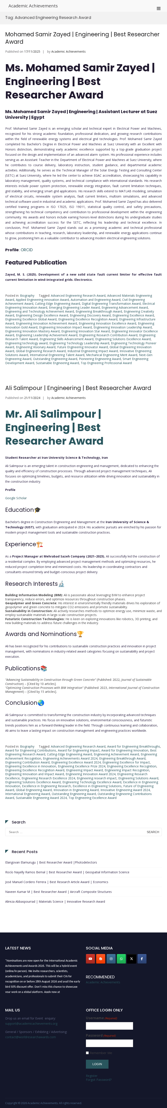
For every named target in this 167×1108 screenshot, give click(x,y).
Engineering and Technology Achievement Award (39, 311)
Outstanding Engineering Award (55, 359)
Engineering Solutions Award (138, 778)
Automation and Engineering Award (95, 300)
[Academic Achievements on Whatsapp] (121, 959)
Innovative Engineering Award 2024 (125, 790)
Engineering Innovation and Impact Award (34, 774)
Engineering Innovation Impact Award (65, 327)
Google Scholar (16, 498)
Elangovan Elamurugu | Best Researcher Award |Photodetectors (51, 862)
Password (101, 1035)
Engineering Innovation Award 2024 (90, 774)
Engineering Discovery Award (90, 315)
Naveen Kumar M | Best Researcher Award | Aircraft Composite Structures (58, 892)
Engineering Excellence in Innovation (30, 766)
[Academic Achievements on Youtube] (90, 959)
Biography (27, 295)
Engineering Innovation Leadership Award (123, 327)
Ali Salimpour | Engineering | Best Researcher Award (78, 388)
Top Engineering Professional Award (106, 363)
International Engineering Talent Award (57, 355)
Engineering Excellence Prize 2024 (81, 766)
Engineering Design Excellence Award (42, 315)
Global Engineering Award (34, 790)
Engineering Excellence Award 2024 (76, 762)
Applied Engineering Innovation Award (42, 300)
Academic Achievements (33, 6)
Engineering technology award (26, 343)
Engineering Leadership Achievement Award (46, 335)
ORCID (27, 250)
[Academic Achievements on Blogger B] (100, 959)
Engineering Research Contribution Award (108, 335)
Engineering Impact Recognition (127, 770)
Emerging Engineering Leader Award (74, 307)
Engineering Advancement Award (125, 307)
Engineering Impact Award (84, 770)
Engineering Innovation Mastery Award (32, 331)
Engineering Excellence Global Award (31, 319)
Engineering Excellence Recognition (131, 766)
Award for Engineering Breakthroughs (133, 746)
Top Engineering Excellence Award (92, 798)
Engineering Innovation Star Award (85, 331)
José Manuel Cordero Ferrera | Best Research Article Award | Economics (56, 882)
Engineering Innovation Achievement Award (46, 323)
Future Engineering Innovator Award (82, 347)
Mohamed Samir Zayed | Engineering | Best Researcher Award (82, 38)
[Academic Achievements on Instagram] (111, 959)
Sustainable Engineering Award (57, 363)
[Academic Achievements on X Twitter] (131, 959)
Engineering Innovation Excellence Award (107, 323)
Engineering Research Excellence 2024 (48, 778)
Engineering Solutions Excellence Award (123, 339)
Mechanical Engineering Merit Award (111, 355)
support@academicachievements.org (31, 1023)
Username (101, 1018)
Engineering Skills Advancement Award (67, 339)
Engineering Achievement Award (116, 754)
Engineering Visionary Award (35, 347)
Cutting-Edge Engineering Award (57, 303)
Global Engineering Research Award (41, 351)
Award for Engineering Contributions (30, 750)
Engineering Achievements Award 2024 (70, 758)
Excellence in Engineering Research (46, 786)
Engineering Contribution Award (27, 762)
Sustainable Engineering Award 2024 (41, 798)
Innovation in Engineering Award (76, 790)
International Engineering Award (27, 794)
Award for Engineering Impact (79, 750)
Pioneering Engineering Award (100, 359)
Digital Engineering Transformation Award (111, 303)
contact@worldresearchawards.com (30, 1037)
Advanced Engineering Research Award (78, 295)
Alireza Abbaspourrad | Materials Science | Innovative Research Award (55, 901)
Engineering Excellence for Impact (126, 762)
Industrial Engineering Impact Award (92, 351)
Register (91, 1076)
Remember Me (101, 1053)
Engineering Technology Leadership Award (79, 343)
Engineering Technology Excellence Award (91, 782)
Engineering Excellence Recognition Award (87, 319)
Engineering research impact (97, 778)
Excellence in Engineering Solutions (97, 786)
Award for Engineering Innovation (124, 750)
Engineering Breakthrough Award (99, 311)
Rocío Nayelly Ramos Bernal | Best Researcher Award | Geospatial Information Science (67, 872)
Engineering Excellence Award (133, 315)
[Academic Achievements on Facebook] (142, 959)
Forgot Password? (99, 1080)
